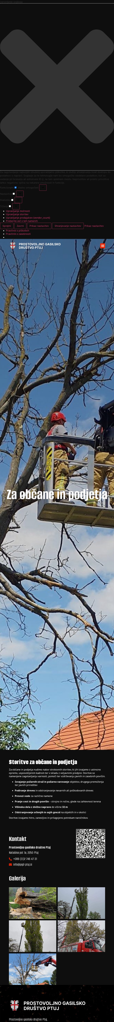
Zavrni (20, 225)
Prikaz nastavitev (39, 225)
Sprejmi (7, 225)
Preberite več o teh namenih (22, 221)
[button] (57, 87)
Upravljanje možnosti (18, 211)
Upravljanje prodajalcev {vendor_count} (28, 217)
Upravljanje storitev (17, 214)
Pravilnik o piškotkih (17, 230)
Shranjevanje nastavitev (68, 225)
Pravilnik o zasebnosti (18, 234)
